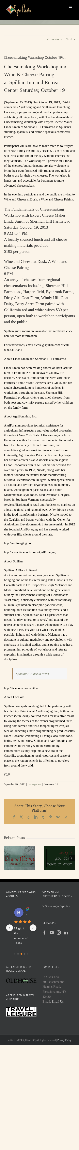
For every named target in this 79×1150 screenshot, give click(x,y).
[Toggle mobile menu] (71, 6)
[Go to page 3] (14, 953)
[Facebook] (45, 933)
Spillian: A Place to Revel (32, 673)
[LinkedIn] (66, 933)
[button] (7, 858)
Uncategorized (34, 784)
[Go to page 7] (27, 953)
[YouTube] (52, 933)
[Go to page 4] (18, 954)
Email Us (58, 1001)
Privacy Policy (64, 1040)
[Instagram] (59, 933)
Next (68, 39)
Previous (56, 39)
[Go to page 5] (21, 954)
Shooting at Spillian (57, 906)
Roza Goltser (27, 910)
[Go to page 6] (24, 954)
